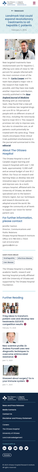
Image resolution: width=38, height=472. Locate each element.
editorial (7, 145)
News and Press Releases (13, 405)
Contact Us (7, 414)
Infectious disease (25, 258)
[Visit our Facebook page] (10, 448)
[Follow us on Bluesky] (26, 448)
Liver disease (8, 262)
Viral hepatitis (9, 258)
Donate (7, 455)
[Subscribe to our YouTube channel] (15, 448)
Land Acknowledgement (12, 437)
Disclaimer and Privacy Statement (17, 418)
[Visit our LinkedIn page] (4, 448)
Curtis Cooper (17, 78)
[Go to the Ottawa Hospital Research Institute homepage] (14, 3)
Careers (6, 425)
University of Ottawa (11, 433)
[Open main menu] (34, 3)
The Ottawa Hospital (11, 429)
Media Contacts (9, 410)
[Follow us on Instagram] (21, 448)
